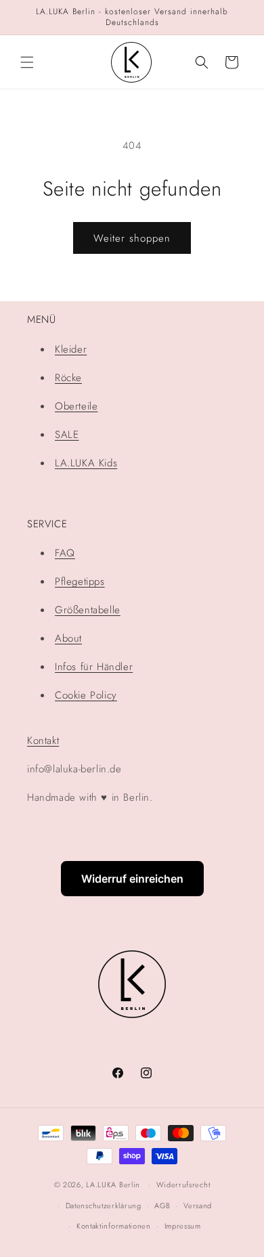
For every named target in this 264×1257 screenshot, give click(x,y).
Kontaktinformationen (113, 1225)
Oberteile (76, 406)
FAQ (65, 553)
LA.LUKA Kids (86, 463)
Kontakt (43, 740)
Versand (197, 1205)
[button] (27, 62)
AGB (162, 1205)
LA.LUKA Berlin (113, 1184)
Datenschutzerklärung (103, 1205)
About (68, 638)
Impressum (182, 1225)
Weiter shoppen (132, 238)
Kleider (71, 349)
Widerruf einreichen (132, 878)
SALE (67, 434)
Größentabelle (87, 609)
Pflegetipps (80, 581)
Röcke (68, 377)
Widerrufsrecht (183, 1184)
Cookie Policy (86, 695)
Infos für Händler (94, 666)
